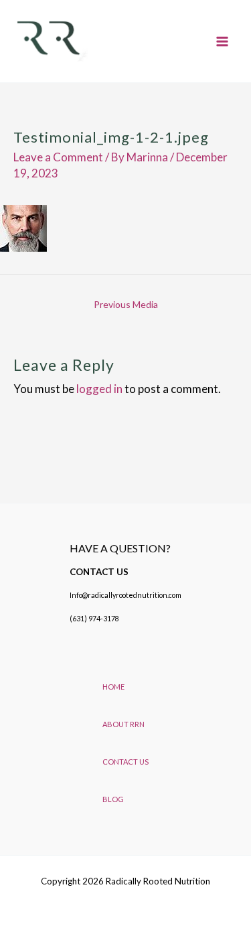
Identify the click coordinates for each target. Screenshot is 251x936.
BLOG (113, 799)
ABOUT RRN (123, 724)
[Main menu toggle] (222, 41)
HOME (113, 686)
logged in (99, 389)
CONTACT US (125, 761)
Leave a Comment (58, 157)
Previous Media (126, 304)
